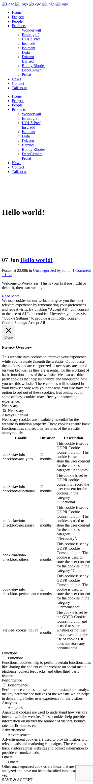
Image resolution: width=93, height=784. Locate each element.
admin (66, 270)
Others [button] (7, 757)
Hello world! (36, 260)
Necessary (16, 411)
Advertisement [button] (13, 730)
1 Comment (81, 270)
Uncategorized (44, 270)
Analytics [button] (9, 703)
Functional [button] (10, 653)
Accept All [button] (36, 323)
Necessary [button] (10, 406)
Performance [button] (12, 680)
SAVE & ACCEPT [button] (17, 780)
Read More (11, 296)
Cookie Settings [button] (14, 323)
